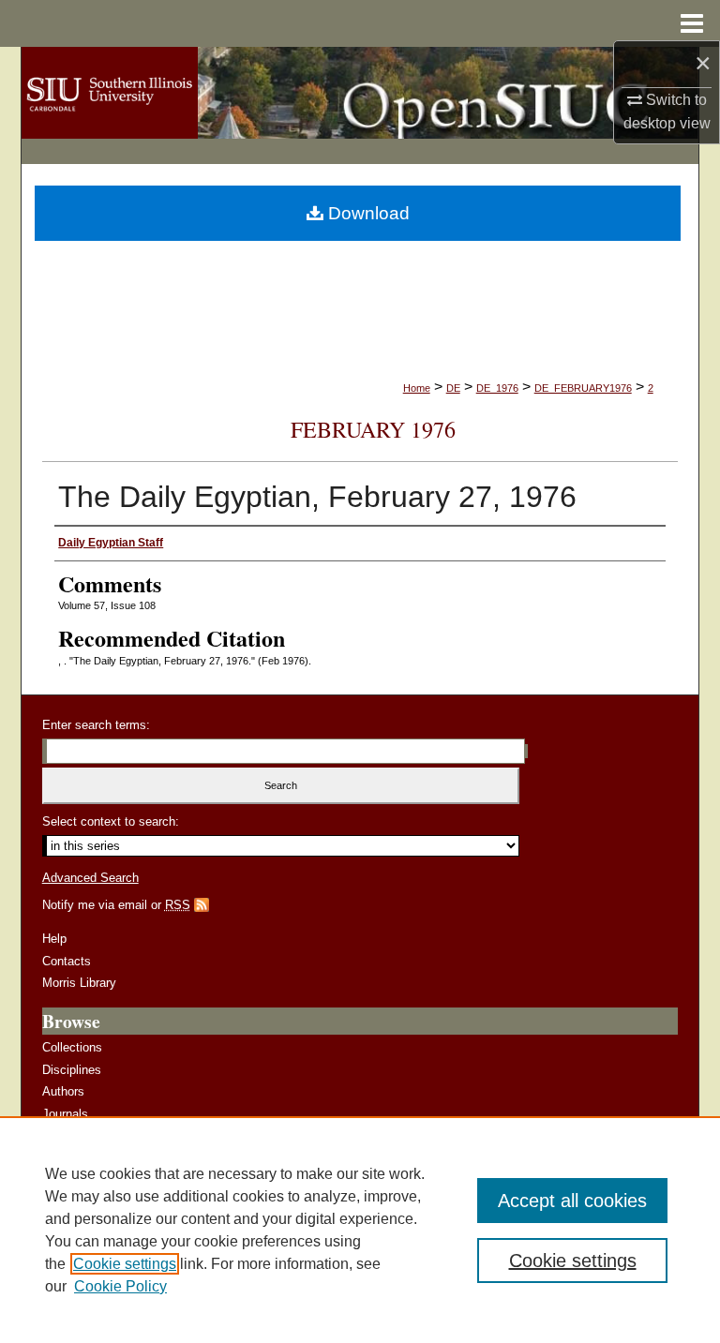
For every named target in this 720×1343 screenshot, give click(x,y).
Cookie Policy (120, 1286)
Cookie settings (124, 1264)
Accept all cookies (572, 1200)
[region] (360, 1229)
